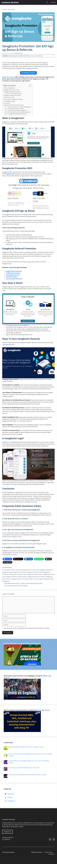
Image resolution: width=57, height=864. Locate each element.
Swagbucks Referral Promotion (12, 95)
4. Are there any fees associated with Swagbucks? (19, 112)
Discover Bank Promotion (14, 279)
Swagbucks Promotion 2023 (11, 90)
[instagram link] (50, 839)
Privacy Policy (49, 852)
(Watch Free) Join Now (34, 643)
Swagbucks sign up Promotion (20, 579)
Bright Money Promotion (14, 271)
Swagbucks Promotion (19, 572)
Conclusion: (7, 103)
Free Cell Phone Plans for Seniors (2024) (15, 586)
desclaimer (33, 56)
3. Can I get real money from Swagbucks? (17, 110)
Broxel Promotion (11, 277)
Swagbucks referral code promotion (16, 577)
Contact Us (7, 832)
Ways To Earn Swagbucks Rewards (13, 99)
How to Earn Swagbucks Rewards (42, 570)
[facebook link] (54, 839)
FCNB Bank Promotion (13, 273)
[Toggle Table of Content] (29, 85)
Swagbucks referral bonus (35, 574)
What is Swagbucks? (9, 88)
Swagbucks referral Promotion (36, 577)
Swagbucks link (9, 174)
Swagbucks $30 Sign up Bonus (12, 91)
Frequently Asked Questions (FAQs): (14, 105)
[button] (28, 73)
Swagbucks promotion (8, 77)
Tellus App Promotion (13, 275)
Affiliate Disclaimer (36, 852)
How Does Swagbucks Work (24, 570)
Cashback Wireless (10, 2)
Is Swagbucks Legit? (9, 101)
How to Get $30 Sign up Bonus (14, 93)
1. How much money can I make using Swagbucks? (19, 107)
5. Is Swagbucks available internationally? (16, 113)
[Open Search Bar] (47, 2)
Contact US (51, 854)
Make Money (11, 9)
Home (4, 9)
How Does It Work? (9, 97)
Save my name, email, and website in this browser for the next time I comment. (27, 628)
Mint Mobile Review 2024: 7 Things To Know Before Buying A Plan (23, 583)
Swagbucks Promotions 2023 (18, 574)
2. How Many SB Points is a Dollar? (15, 108)
